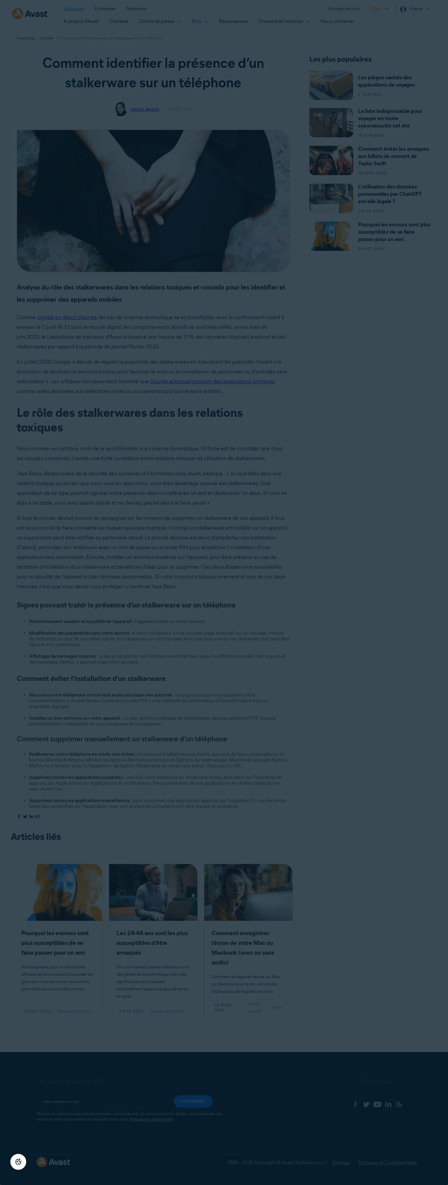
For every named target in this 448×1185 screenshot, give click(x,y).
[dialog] (224, 592)
